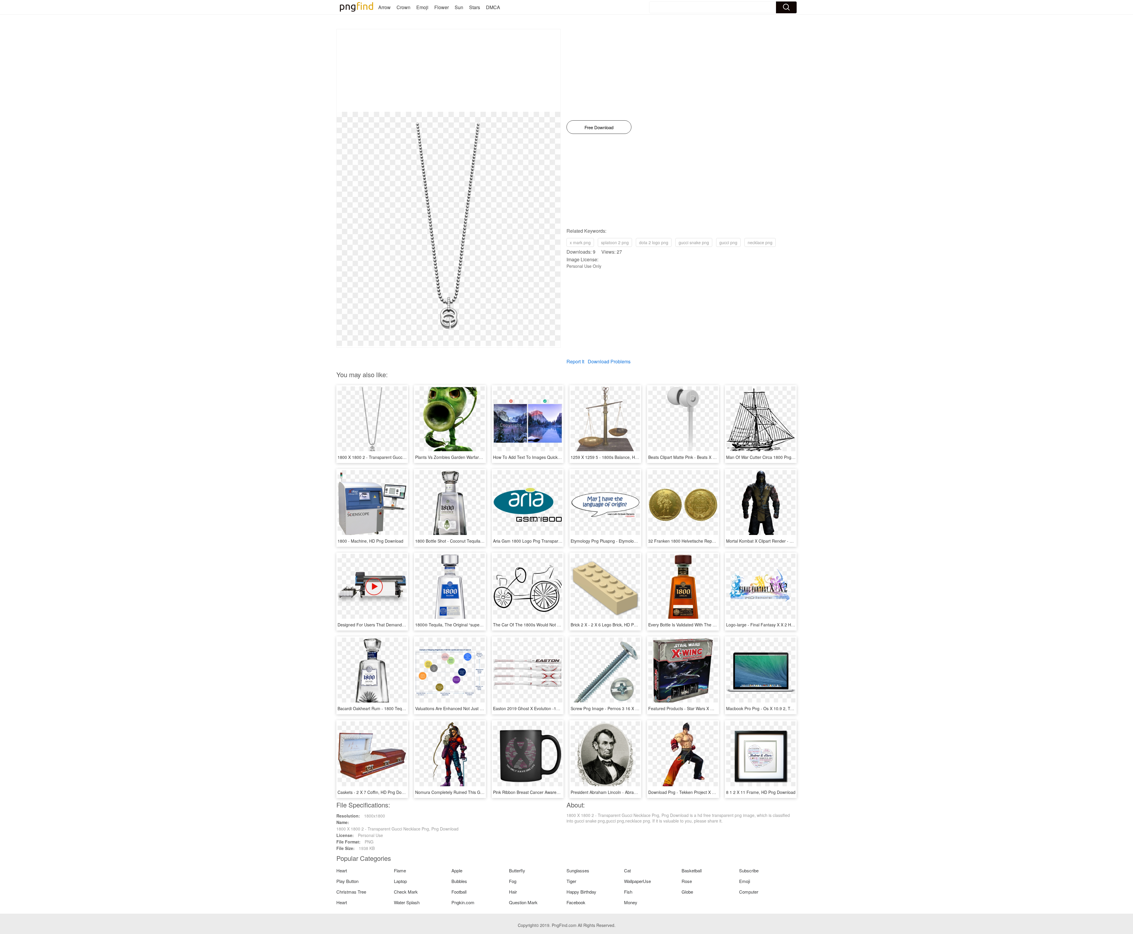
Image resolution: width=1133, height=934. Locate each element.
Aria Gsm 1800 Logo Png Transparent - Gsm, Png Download (549, 541)
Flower (441, 7)
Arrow (384, 7)
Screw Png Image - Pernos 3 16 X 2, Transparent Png (621, 708)
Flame (400, 870)
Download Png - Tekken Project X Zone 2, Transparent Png (703, 792)
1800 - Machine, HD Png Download (370, 541)
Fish (628, 892)
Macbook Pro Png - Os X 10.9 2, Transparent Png (772, 708)
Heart (341, 870)
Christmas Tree (351, 892)
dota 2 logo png (653, 242)
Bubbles (459, 881)
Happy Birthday (581, 892)
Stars (474, 7)
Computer (748, 892)
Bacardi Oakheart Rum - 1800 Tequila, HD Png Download (391, 708)
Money (630, 902)
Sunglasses (577, 870)
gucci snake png (694, 242)
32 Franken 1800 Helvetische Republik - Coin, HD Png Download (708, 541)
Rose (687, 881)
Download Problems (609, 361)
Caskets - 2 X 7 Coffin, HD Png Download (376, 792)
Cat (627, 870)
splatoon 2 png (615, 242)
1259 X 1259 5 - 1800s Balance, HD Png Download (618, 457)
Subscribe (749, 870)
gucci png (728, 242)
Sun (459, 7)
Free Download (598, 127)
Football (458, 892)
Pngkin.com (462, 902)
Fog (512, 881)
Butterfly (517, 870)
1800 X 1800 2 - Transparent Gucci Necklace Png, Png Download (399, 457)
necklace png (760, 242)
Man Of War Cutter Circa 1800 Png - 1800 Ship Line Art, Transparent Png (794, 457)
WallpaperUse (637, 881)
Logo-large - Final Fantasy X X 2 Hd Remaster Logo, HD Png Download (793, 625)
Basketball (692, 870)
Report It (575, 361)
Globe (687, 892)
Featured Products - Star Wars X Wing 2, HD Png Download (704, 708)
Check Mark (406, 892)
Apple (456, 870)
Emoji (422, 7)
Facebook (575, 902)
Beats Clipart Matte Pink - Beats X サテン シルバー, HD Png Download (713, 457)
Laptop (400, 881)
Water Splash (407, 902)
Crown (403, 7)
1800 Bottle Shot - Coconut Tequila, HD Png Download (466, 541)
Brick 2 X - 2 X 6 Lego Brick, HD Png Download (614, 625)
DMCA (493, 7)
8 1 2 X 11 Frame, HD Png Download (760, 792)
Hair (513, 892)
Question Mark (523, 902)
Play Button (347, 881)
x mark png (580, 242)
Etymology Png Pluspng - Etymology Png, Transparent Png (625, 541)
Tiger (571, 881)
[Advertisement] (448, 70)
